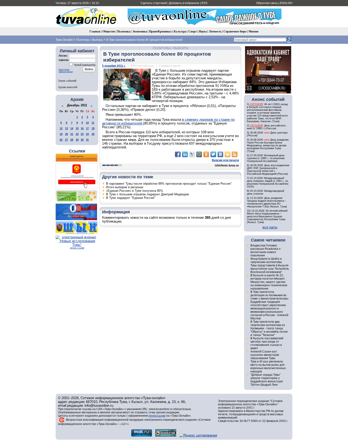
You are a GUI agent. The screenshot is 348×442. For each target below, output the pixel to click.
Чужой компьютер (84, 64)
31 (87, 139)
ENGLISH (286, 3)
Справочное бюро (234, 31)
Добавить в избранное (184, 3)
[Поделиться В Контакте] (220, 154)
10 (87, 122)
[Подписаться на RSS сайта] (234, 154)
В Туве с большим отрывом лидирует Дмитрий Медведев (147, 194)
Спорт (192, 31)
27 (66, 139)
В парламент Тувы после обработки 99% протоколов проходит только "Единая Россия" (169, 183)
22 (77, 134)
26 (61, 139)
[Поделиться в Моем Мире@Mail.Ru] (199, 154)
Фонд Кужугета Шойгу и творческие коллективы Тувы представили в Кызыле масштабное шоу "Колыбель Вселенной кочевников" (269, 265)
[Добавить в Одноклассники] (206, 154)
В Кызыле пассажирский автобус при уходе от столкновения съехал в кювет (266, 343)
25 (93, 134)
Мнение (254, 31)
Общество (109, 31)
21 (71, 134)
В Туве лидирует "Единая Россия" (130, 198)
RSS (204, 3)
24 (87, 134)
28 (71, 139)
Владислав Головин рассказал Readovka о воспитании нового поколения (265, 250)
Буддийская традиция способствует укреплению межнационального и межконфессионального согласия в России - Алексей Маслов (269, 310)
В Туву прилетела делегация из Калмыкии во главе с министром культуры (269, 295)
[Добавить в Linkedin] (185, 154)
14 (71, 128)
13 (66, 128)
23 (82, 134)
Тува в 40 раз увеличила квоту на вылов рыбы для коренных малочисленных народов (268, 366)
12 (61, 128)
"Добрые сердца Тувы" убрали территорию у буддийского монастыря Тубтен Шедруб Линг (266, 379)
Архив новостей (67, 87)
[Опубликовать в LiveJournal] (192, 154)
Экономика (139, 31)
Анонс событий (67, 80)
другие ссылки (77, 248)
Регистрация (64, 69)
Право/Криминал (160, 31)
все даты (270, 227)
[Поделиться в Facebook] (178, 154)
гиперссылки (156, 415)
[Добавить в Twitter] (213, 154)
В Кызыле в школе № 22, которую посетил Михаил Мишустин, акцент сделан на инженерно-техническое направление (268, 282)
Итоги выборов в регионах (124, 187)
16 (82, 128)
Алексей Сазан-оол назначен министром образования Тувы (264, 355)
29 (77, 139)
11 (93, 122)
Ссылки (77, 151)
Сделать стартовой (154, 3)
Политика (123, 31)
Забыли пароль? (66, 72)
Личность (215, 31)
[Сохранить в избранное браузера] (227, 154)
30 (82, 139)
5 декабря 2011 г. (113, 65)
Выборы (181, 48)
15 (77, 128)
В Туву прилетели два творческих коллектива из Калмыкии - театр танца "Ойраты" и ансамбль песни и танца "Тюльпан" (269, 328)
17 (87, 128)
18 (93, 128)
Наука (203, 31)
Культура (180, 31)
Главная (94, 31)
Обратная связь (267, 3)
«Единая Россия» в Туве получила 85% (134, 190)
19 (61, 134)
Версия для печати (225, 160)
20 (66, 134)
